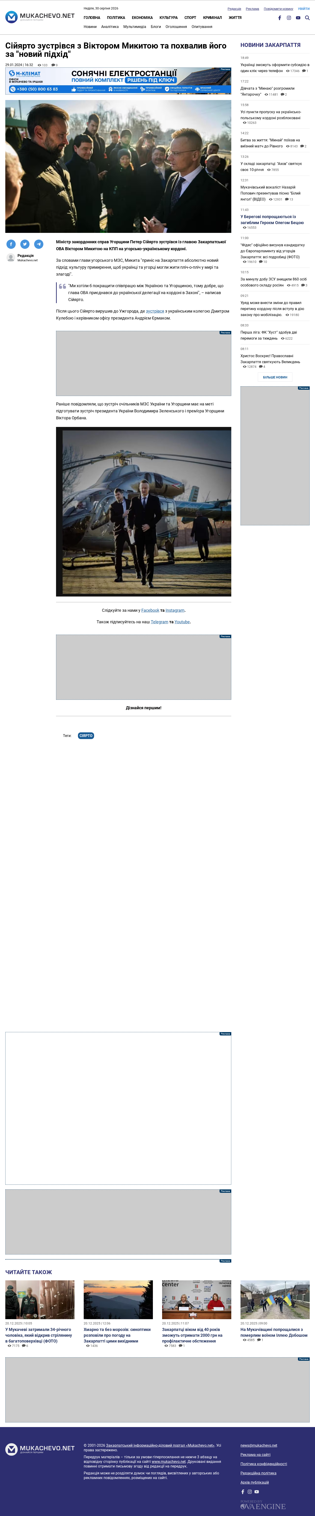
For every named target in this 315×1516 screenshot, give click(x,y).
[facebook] (279, 19)
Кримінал (212, 17)
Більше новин (275, 377)
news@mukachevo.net (259, 1445)
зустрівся (155, 311)
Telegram (159, 621)
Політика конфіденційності (264, 1464)
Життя (235, 17)
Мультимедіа (134, 26)
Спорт (190, 17)
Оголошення (176, 26)
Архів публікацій (255, 1482)
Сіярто (86, 736)
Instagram (175, 610)
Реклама (252, 9)
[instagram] (289, 19)
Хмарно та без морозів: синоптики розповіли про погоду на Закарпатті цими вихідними (117, 1335)
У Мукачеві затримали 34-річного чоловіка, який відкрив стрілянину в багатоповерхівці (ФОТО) (38, 1335)
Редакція (234, 9)
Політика (116, 17)
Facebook (150, 610)
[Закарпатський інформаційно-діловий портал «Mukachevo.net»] (39, 17)
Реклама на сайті (255, 1454)
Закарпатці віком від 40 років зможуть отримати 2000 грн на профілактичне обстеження (192, 1335)
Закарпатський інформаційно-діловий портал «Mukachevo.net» (160, 1445)
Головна (92, 17)
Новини (90, 26)
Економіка (142, 17)
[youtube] (298, 19)
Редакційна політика (258, 1473)
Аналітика (110, 26)
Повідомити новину (278, 9)
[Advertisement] (143, 363)
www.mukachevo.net (169, 1461)
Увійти (304, 9)
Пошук (307, 17)
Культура (169, 17)
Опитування (202, 26)
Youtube (182, 621)
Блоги (156, 26)
